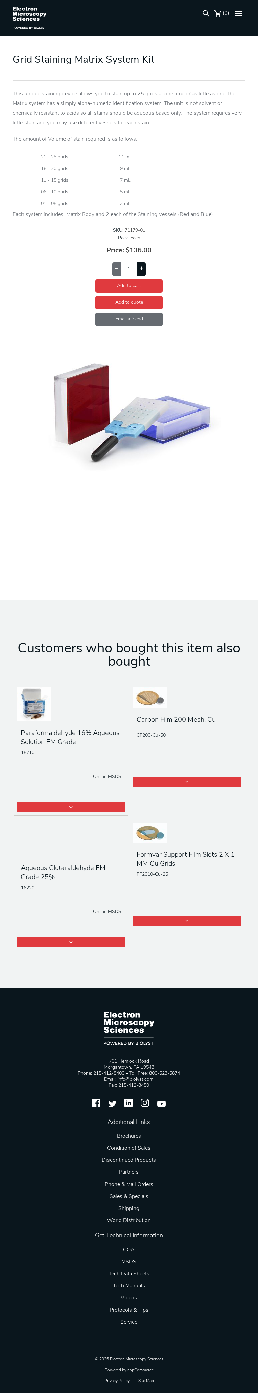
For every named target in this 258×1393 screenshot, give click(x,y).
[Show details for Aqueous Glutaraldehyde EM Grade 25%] (71, 840)
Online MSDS (107, 776)
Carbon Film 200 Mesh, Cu (176, 720)
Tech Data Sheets (129, 1274)
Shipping (128, 1208)
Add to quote (129, 302)
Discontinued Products (129, 1160)
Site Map (146, 1381)
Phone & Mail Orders (129, 1184)
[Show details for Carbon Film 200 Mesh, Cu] (187, 698)
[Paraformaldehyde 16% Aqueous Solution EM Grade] (71, 704)
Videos (129, 1298)
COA (129, 1250)
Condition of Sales (128, 1148)
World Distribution (129, 1220)
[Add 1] (141, 269)
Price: (115, 250)
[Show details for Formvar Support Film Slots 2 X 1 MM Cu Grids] (187, 833)
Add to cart (129, 285)
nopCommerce (140, 1370)
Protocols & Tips (129, 1310)
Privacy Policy (117, 1381)
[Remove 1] (116, 269)
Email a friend (129, 319)
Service (128, 1322)
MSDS (128, 1262)
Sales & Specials (129, 1196)
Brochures (129, 1136)
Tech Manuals (129, 1286)
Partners (129, 1172)
